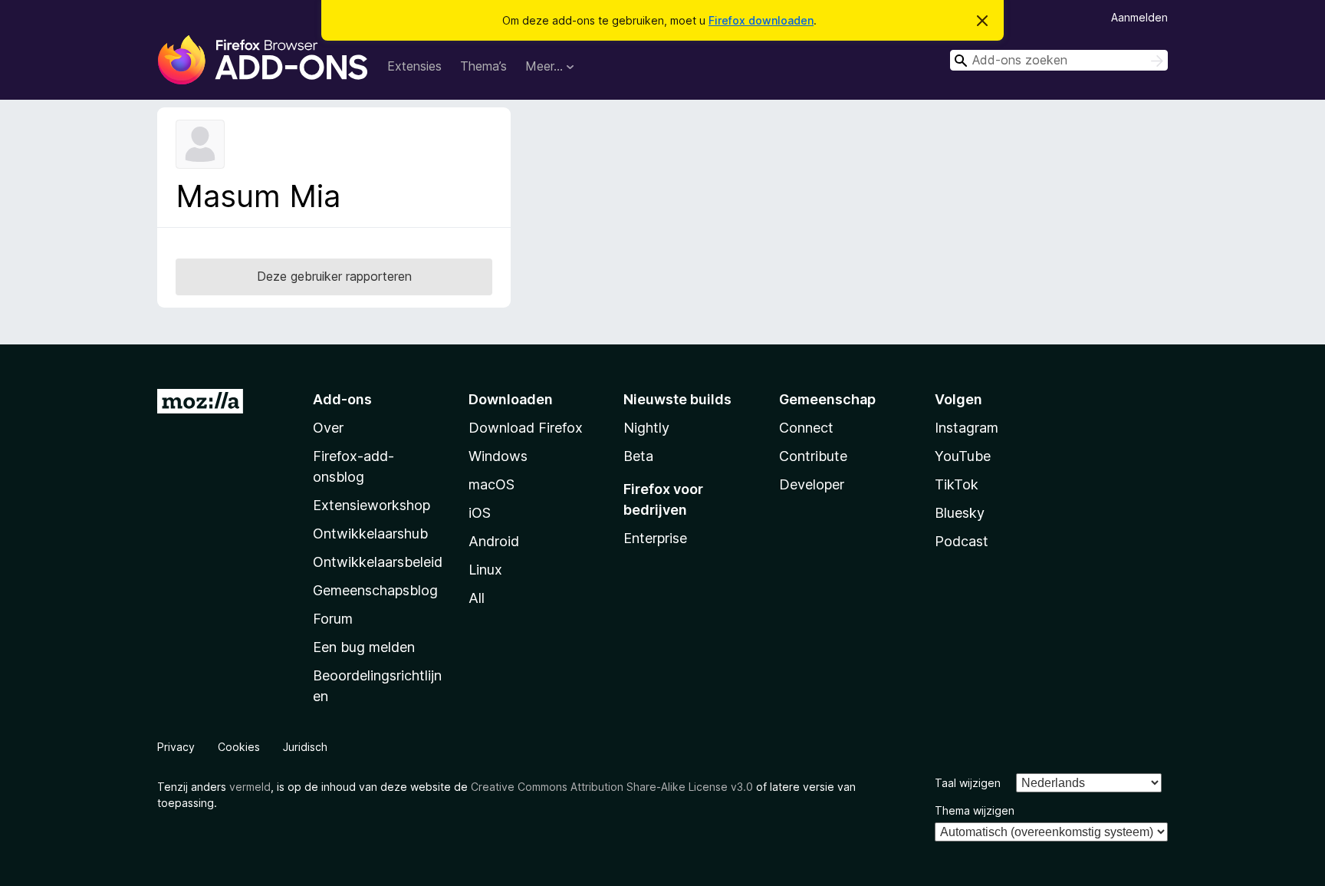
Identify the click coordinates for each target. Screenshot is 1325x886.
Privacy (176, 746)
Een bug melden (364, 647)
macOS (492, 484)
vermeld (250, 786)
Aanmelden (1139, 17)
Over (328, 428)
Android (494, 541)
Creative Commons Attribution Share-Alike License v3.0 (612, 786)
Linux (485, 570)
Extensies (414, 66)
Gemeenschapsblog (375, 590)
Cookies (239, 746)
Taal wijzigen (968, 782)
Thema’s (483, 66)
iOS (480, 513)
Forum (333, 619)
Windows (498, 456)
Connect (806, 428)
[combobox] (1059, 60)
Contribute (813, 456)
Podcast (961, 541)
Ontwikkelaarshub (370, 533)
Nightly (646, 428)
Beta (638, 456)
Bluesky (960, 513)
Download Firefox (526, 428)
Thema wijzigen (974, 810)
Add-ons (342, 399)
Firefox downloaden (761, 20)
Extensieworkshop (371, 505)
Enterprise (655, 538)
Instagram (966, 428)
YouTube (963, 456)
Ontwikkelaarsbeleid (377, 562)
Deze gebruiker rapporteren (334, 276)
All (477, 598)
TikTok (956, 484)
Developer (811, 484)
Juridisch (305, 746)
